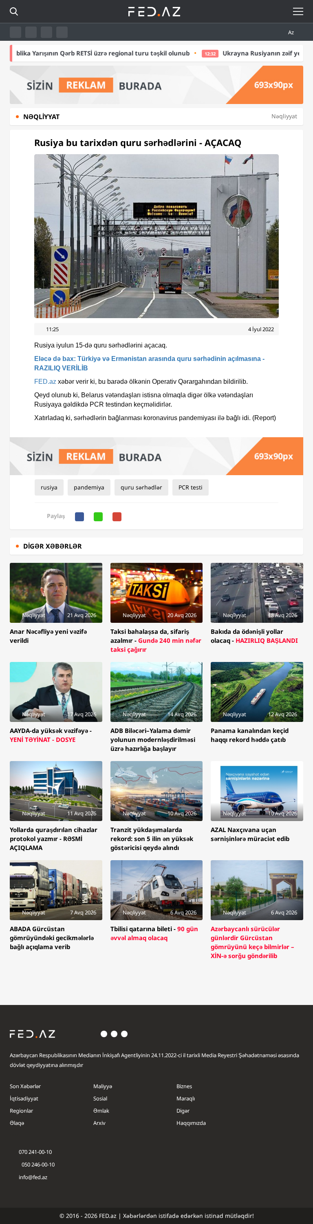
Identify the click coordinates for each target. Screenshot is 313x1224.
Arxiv (99, 1123)
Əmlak (101, 1110)
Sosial (100, 1098)
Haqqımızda (191, 1123)
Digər (183, 1110)
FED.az (45, 381)
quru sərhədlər (141, 487)
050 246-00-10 (37, 1164)
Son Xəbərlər (25, 1086)
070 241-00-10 (35, 1151)
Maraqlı (185, 1098)
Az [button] (291, 32)
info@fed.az (33, 1177)
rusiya (49, 487)
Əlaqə (17, 1123)
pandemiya (89, 487)
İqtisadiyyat (24, 1098)
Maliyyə (102, 1086)
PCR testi (191, 487)
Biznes (184, 1086)
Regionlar (21, 1110)
